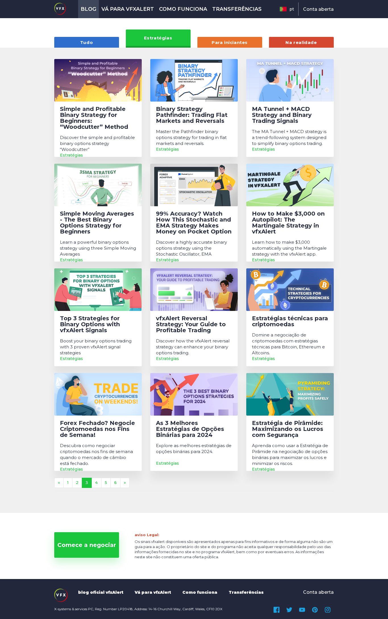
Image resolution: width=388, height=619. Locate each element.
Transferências (237, 9)
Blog (88, 9)
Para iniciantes (230, 42)
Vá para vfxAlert (127, 9)
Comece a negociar (86, 545)
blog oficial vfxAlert (100, 592)
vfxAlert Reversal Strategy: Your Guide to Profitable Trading (191, 324)
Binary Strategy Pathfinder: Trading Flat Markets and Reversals (192, 115)
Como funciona (183, 9)
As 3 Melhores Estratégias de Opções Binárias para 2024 (190, 429)
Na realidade (301, 42)
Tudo (86, 42)
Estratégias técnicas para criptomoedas (290, 321)
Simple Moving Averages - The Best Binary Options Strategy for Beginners (97, 223)
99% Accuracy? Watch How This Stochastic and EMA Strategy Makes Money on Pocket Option (193, 223)
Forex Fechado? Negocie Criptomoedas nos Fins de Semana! (97, 429)
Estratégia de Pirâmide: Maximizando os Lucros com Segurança (287, 429)
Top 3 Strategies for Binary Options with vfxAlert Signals (90, 324)
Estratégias (158, 38)
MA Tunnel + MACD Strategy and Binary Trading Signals (282, 115)
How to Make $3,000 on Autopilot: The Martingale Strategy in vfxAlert (288, 223)
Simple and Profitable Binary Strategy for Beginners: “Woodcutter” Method (94, 118)
